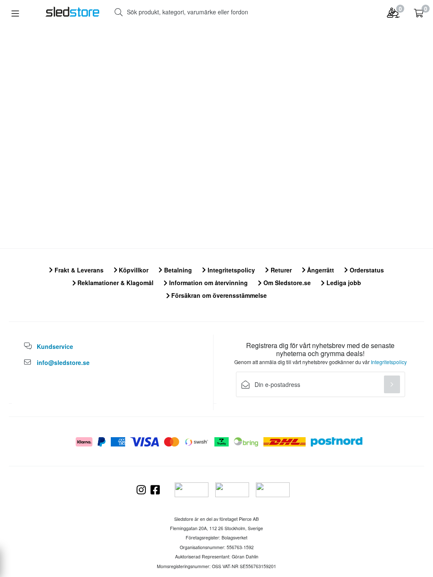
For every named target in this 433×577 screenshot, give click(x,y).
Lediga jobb (343, 282)
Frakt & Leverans (78, 270)
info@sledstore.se (63, 362)
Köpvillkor (132, 270)
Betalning (177, 270)
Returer (280, 270)
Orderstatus (366, 270)
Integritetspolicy (230, 270)
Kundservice (55, 346)
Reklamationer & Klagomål (114, 282)
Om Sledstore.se (286, 282)
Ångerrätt (319, 270)
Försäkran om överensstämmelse (218, 295)
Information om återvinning (207, 282)
